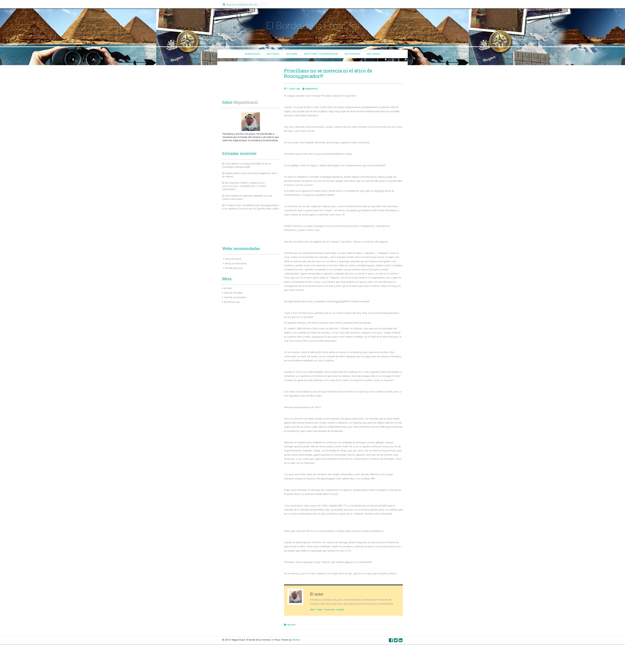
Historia (291, 53)
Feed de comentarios (235, 297)
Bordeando (252, 53)
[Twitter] (396, 641)
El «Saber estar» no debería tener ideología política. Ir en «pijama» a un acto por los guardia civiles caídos (250, 207)
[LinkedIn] (401, 641)
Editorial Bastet (233, 258)
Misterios (273, 53)
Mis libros (373, 53)
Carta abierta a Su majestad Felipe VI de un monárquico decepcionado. (246, 165)
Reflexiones (352, 53)
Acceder (228, 288)
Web (312, 609)
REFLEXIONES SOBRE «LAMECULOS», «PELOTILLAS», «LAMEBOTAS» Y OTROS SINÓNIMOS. (244, 186)
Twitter (319, 609)
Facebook (329, 609)
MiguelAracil (311, 88)
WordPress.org (231, 301)
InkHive (296, 639)
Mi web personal (233, 267)
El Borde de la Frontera (312, 25)
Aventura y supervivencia (321, 53)
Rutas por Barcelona (236, 263)
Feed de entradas (233, 292)
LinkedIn (340, 609)
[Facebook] (391, 641)
